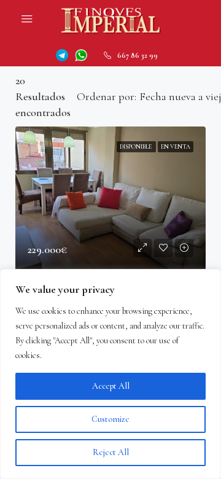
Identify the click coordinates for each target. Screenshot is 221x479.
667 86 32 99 (137, 55)
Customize (110, 419)
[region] (110, 374)
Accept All (111, 386)
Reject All (111, 452)
